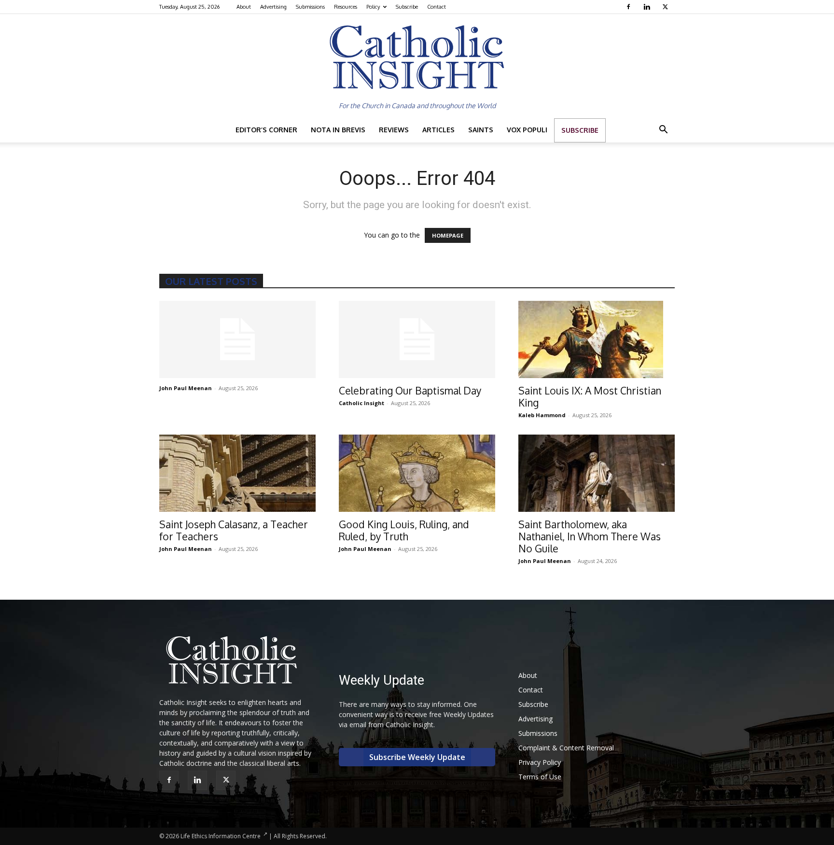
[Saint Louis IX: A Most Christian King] (596, 339)
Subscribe (407, 6)
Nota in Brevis (338, 130)
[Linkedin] (647, 7)
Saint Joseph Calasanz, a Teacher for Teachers (233, 530)
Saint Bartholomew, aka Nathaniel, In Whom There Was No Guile (589, 536)
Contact (436, 6)
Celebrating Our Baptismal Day (410, 390)
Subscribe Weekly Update (417, 757)
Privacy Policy (539, 762)
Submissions (310, 6)
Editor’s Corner (266, 130)
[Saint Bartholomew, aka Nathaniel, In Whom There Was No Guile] (596, 473)
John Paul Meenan (185, 388)
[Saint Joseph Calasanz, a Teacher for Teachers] (237, 473)
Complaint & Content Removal (566, 747)
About (243, 6)
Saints (480, 130)
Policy (373, 6)
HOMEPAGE (447, 235)
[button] (663, 130)
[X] (666, 7)
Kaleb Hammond (542, 415)
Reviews (394, 130)
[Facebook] (629, 7)
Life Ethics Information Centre (221, 836)
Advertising (273, 6)
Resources (345, 6)
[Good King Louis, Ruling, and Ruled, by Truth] (417, 473)
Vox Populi (527, 130)
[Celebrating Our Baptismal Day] (417, 339)
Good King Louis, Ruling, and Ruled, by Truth (404, 530)
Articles (438, 130)
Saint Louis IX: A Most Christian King (589, 396)
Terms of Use (539, 776)
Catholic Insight (361, 403)
